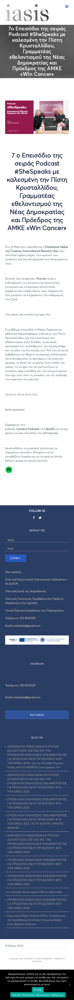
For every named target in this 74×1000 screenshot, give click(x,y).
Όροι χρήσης (13, 572)
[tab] (37, 663)
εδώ (47, 314)
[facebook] (34, 517)
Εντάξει (38, 989)
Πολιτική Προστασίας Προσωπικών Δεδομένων (38, 994)
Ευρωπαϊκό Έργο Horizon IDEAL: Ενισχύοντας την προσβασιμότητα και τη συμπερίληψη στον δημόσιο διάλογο (36, 920)
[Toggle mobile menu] (67, 6)
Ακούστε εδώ (13, 394)
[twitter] (40, 517)
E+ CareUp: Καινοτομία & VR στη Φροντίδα (34, 892)
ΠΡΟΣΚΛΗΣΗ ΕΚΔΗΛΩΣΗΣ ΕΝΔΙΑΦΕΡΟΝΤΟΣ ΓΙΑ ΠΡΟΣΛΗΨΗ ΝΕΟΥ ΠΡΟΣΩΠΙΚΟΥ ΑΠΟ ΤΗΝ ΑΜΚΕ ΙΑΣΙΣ (37, 803)
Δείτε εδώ (31, 394)
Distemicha (37, 961)
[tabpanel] (37, 690)
